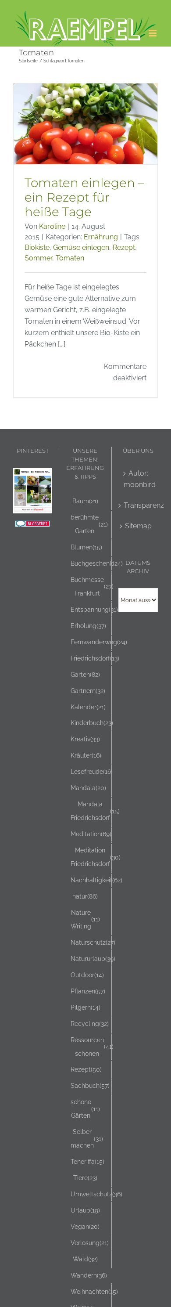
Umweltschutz (96, 1194)
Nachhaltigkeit (96, 880)
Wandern (89, 1275)
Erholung (88, 625)
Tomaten (70, 258)
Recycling (90, 1023)
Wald (85, 1259)
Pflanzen (88, 991)
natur (85, 896)
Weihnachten (94, 1291)
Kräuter (86, 755)
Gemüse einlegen (81, 247)
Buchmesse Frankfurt (92, 586)
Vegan (85, 1226)
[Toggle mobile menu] (153, 33)
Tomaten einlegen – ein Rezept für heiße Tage (84, 197)
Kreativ (85, 739)
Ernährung (101, 237)
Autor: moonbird (138, 479)
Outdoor (87, 974)
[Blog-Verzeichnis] (32, 526)
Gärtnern (88, 690)
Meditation (91, 834)
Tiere (85, 1177)
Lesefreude (92, 771)
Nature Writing (85, 919)
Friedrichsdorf (95, 658)
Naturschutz (93, 942)
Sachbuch (90, 1085)
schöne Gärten (85, 1108)
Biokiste (37, 247)
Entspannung (94, 609)
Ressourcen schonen (92, 1046)
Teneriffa (87, 1161)
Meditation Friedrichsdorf (96, 856)
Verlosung (90, 1242)
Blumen (86, 547)
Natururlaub (93, 958)
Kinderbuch (92, 722)
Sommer (38, 258)
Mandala (88, 787)
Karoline (52, 226)
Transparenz (138, 505)
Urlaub (85, 1210)
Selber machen (87, 1138)
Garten (85, 674)
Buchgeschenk (97, 563)
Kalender (88, 707)
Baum (85, 501)
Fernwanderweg (99, 642)
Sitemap (138, 526)
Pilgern (85, 1007)
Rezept (124, 247)
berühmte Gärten (89, 523)
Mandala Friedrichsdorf (95, 810)
